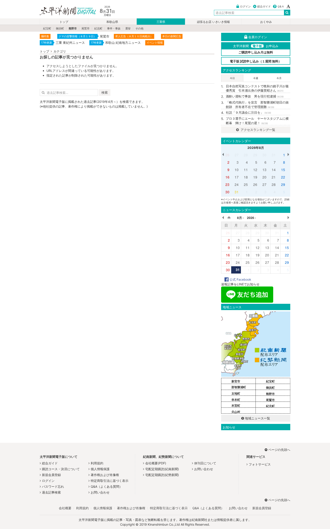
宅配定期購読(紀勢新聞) (162, 475)
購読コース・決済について (61, 469)
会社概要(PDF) (155, 463)
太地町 (235, 393)
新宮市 (235, 381)
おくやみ (266, 22)
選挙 (128, 28)
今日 (232, 78)
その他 (139, 28)
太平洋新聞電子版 (64, 11)
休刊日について (205, 463)
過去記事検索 (51, 492)
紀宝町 (47, 28)
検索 (104, 92)
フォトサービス (260, 464)
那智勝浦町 (238, 387)
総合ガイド (264, 6)
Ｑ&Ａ (280, 6)
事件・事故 (114, 28)
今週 (255, 78)
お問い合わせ (100, 492)
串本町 (235, 399)
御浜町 (60, 28)
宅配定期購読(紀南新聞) (162, 469)
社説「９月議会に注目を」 (248, 112)
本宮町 (235, 405)
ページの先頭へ (279, 450)
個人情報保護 (100, 469)
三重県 (160, 22)
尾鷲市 (85, 28)
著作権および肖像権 (105, 475)
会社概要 (65, 508)
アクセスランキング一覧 (257, 130)
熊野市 (73, 28)
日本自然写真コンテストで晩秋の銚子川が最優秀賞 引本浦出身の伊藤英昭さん (257, 88)
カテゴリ (59, 51)
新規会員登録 (51, 475)
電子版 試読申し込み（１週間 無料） (256, 61)
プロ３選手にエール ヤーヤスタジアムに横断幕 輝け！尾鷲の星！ (257, 121)
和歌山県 (112, 22)
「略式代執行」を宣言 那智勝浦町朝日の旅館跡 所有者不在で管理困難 (257, 104)
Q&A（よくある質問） (106, 486)
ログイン (245, 6)
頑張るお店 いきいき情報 (213, 22)
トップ (63, 22)
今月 (279, 78)
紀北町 (98, 28)
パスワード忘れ (53, 486)
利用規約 (97, 463)
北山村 (235, 412)
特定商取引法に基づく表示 (109, 481)
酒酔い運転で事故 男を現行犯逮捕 (255, 96)
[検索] (287, 12)
